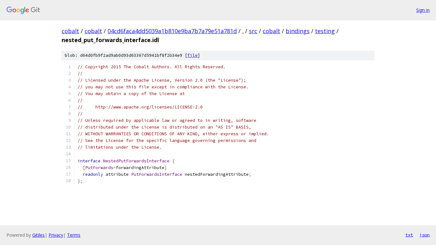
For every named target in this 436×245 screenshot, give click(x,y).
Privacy (56, 235)
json (424, 235)
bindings (298, 31)
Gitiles (38, 235)
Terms (73, 235)
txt (409, 235)
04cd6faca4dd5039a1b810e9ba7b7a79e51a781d (172, 31)
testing (325, 31)
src (253, 31)
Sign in (423, 10)
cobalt (70, 31)
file (192, 55)
